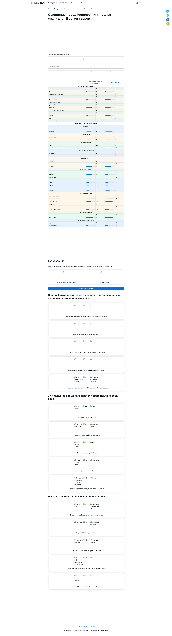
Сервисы (73, 3)
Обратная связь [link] (89, 626)
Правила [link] (80, 626)
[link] (87, 311)
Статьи (83, 3)
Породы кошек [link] (64, 3)
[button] (87, 311)
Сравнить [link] (86, 9)
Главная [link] (50, 9)
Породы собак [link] (53, 3)
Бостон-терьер (114, 82)
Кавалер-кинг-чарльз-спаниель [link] (73, 9)
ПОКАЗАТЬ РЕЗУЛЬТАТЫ (86, 288)
